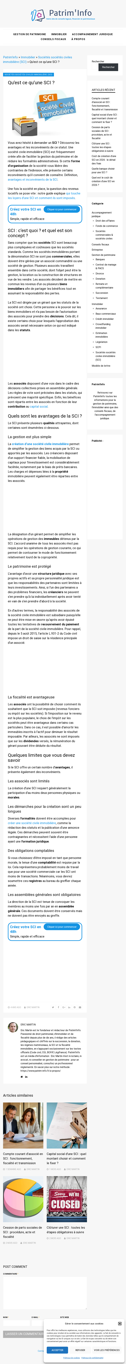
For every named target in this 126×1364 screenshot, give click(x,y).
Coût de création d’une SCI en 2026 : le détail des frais (104, 160)
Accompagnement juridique (92, 34)
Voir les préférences (107, 1350)
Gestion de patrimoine (29, 34)
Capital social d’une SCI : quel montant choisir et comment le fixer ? (66, 1158)
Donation (100, 278)
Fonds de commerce (107, 226)
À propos (78, 39)
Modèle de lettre (101, 365)
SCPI (98, 347)
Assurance (101, 308)
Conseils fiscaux (53, 39)
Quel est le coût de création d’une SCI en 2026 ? (103, 181)
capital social (39, 406)
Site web (64, 1317)
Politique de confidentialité (92, 1358)
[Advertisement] (45, 358)
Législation (101, 342)
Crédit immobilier (105, 319)
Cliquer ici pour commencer (62, 209)
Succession (102, 292)
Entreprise (97, 249)
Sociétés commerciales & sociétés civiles (104, 235)
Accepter (57, 1350)
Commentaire (10, 1274)
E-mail (35, 1317)
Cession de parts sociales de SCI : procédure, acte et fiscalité (22, 1232)
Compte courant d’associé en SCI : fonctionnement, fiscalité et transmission (23, 1158)
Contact (42, 1351)
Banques (100, 259)
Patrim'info (10, 57)
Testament (102, 298)
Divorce (100, 273)
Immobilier (59, 34)
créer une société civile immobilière (32, 823)
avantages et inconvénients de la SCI (32, 179)
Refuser (80, 1350)
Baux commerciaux (106, 313)
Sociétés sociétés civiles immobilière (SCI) (28, 75)
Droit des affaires (105, 220)
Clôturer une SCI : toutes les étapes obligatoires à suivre (102, 147)
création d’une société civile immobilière (40, 444)
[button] (119, 1323)
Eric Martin (33, 1007)
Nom (6, 1317)
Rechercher (98, 61)
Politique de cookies (71, 1358)
